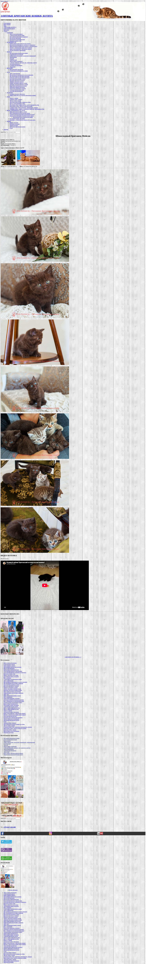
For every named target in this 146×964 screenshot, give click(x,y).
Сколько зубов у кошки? (16, 99)
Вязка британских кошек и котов (18, 111)
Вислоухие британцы (15, 38)
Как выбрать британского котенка (12, 667)
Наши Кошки (7, 24)
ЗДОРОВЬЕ (10, 92)
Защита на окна (14, 125)
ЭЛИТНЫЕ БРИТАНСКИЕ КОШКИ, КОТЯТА (27, 15)
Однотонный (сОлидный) (16, 54)
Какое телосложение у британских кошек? (21, 49)
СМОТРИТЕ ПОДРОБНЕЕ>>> (73, 657)
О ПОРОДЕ (10, 32)
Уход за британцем (8, 680)
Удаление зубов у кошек (10, 729)
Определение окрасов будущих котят (13, 754)
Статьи (5, 31)
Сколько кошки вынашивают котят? (13, 702)
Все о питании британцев (16, 69)
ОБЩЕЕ (9, 121)
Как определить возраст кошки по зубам (20, 102)
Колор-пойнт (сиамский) (16, 61)
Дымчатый (12, 66)
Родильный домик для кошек (17, 118)
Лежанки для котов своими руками (19, 84)
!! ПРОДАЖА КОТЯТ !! (10, 27)
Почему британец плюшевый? (18, 50)
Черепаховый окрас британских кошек (23, 117)
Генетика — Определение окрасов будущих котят (22, 120)
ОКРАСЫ (9, 51)
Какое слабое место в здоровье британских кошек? (23, 95)
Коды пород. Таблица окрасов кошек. (13, 753)
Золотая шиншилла (15, 64)
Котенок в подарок (15, 124)
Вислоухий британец (9, 668)
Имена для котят (14, 122)
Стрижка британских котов (17, 90)
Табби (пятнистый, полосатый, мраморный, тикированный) (19, 742)
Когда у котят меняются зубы (17, 103)
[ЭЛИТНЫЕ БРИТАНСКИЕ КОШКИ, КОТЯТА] (5, 12)
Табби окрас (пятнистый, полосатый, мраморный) (23, 56)
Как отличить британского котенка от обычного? (22, 45)
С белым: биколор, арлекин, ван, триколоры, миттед (23, 62)
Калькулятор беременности (11, 704)
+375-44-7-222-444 (9, 827)
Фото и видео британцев (16, 34)
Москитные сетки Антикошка (11, 731)
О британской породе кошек (17, 35)
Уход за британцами (15, 73)
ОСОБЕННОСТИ (11, 42)
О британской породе (9, 28)
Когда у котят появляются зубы (12, 708)
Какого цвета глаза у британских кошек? (20, 43)
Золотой (12, 58)
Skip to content (4, 1)
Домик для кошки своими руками (18, 83)
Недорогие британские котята (17, 126)
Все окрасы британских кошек (11, 738)
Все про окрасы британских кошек (19, 53)
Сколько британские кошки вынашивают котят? (22, 114)
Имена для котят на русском (11, 675)
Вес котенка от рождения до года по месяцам (21, 75)
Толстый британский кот (16, 91)
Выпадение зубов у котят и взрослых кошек (21, 106)
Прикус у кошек (14, 98)
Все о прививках (8, 697)
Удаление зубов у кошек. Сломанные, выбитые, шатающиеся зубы (27, 109)
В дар (11, 128)
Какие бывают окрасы (9, 665)
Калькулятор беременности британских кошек (22, 115)
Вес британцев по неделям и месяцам (19, 76)
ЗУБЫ (8, 96)
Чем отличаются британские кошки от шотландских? (23, 46)
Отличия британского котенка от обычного (15, 672)
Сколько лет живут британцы (17, 94)
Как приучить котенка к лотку (17, 79)
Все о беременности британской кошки (20, 113)
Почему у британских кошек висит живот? (21, 47)
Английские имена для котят (11, 676)
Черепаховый (13, 57)
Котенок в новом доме (15, 41)
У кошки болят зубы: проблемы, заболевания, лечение (24, 107)
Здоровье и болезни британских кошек (14, 699)
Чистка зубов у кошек (15, 100)
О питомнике (7, 23)
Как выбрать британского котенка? (19, 36)
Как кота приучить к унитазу (17, 80)
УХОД (8, 72)
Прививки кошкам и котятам (17, 87)
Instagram (6, 129)
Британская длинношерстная (17, 39)
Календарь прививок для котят (18, 88)
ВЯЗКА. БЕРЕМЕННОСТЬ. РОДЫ (16, 110)
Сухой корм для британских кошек (19, 70)
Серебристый (13, 60)
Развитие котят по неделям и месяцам (19, 77)
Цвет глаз (6, 694)
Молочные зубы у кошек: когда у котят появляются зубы (24, 105)
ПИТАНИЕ (10, 68)
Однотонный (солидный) (10, 739)
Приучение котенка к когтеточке (18, 85)
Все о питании (7, 678)
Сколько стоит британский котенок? (13, 717)
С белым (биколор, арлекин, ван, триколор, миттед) (17, 748)
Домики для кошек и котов (17, 81)
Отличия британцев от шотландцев (13, 671)
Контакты (6, 30)
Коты (5, 26)
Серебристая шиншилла (16, 65)
